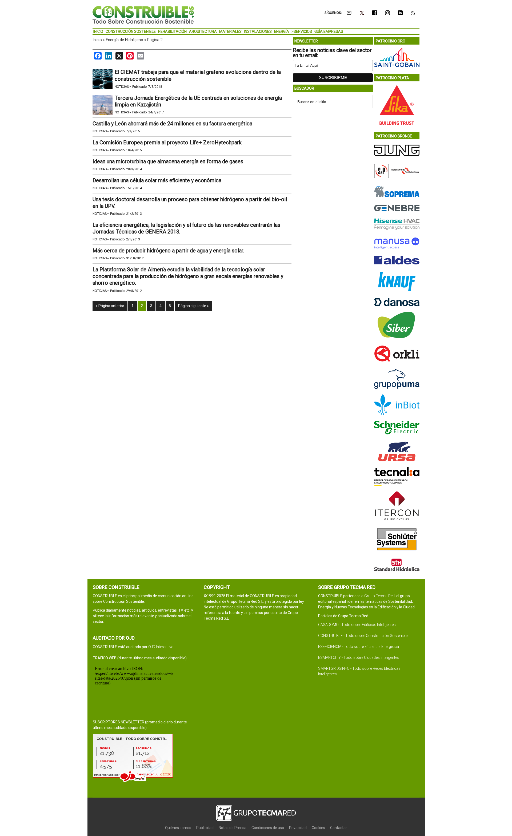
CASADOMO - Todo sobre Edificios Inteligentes (357, 625)
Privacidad (298, 828)
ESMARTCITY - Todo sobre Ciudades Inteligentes (358, 657)
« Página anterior (110, 306)
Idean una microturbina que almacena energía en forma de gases (168, 161)
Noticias (122, 87)
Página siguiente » (193, 306)
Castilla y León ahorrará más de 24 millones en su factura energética (172, 123)
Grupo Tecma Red (379, 596)
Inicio (97, 39)
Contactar (338, 828)
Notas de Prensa (232, 828)
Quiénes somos (178, 828)
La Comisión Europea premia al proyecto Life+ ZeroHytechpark (167, 142)
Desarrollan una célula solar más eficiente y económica (157, 180)
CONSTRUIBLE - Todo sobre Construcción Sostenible (362, 635)
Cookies (318, 828)
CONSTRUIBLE (143, 15)
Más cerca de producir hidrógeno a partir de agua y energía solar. (168, 250)
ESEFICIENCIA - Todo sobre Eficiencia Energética (358, 646)
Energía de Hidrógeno (124, 39)
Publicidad (205, 828)
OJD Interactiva (160, 647)
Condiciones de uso (267, 828)
